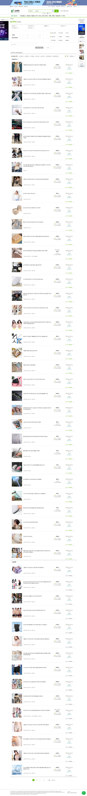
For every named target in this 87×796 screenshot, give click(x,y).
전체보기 (3, 19)
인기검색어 (44, 13)
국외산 (67, 32)
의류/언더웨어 (30, 25)
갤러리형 (68, 56)
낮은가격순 (37, 56)
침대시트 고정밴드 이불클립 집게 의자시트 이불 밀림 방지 (35, 336)
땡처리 (46, 15)
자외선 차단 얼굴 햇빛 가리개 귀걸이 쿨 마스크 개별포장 (35, 624)
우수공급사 (60, 40)
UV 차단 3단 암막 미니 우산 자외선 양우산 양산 (33, 279)
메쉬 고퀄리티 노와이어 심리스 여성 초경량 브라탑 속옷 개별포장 (37, 739)
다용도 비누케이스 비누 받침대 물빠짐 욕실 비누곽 (33, 465)
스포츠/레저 (30, 27)
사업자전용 (28, 15)
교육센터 (21, 6)
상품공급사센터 (69, 6)
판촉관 (53, 15)
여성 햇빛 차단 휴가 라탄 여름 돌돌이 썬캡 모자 (33, 696)
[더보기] (82, 41)
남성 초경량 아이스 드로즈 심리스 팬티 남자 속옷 (33, 107)
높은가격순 (43, 56)
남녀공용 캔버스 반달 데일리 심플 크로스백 (32, 264)
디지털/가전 (62, 25)
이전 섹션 (78, 41)
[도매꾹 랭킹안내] (16, 56)
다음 (7, 19)
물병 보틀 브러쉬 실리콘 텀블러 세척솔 (31, 450)
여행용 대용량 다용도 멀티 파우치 (30, 350)
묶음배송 (33, 15)
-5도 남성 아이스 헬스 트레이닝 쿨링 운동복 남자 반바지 (35, 667)
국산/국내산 (61, 32)
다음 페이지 (83, 61)
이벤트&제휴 (57, 15)
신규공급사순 (21, 56)
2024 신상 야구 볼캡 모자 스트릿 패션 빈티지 (32, 596)
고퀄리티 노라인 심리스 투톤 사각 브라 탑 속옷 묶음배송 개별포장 (37, 79)
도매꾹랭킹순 (13, 56)
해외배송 (67, 36)
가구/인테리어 (14, 27)
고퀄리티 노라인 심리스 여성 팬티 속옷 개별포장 (33, 567)
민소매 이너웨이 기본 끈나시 (29, 193)
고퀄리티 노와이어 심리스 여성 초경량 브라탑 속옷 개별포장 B (36, 753)
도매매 (12, 6)
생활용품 (45, 25)
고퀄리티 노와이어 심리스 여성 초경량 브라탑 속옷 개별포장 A (36, 638)
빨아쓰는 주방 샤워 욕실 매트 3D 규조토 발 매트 (33, 222)
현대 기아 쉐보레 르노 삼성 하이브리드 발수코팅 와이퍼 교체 (36, 122)
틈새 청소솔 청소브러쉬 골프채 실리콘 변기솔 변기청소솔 (35, 436)
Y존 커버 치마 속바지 (27, 536)
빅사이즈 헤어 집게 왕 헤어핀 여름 (30, 522)
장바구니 (64, 6)
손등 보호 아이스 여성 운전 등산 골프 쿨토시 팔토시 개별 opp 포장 (37, 93)
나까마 (16, 6)
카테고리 (15, 15)
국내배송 (60, 36)
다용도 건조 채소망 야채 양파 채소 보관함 (32, 422)
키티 (49, 13)
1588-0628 (81, 37)
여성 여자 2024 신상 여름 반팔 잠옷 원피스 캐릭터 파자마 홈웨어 (36, 710)
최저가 (36, 15)
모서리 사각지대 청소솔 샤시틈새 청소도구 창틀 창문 (34, 493)
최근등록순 (27, 56)
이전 (6, 19)
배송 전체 (53, 36)
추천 (63, 15)
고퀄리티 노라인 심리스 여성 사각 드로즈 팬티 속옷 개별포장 (36, 724)
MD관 (43, 15)
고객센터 (74, 6)
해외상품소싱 (22, 15)
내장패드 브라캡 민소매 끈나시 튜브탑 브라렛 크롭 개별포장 (35, 179)
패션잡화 (13, 25)
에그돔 (26, 6)
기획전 (50, 15)
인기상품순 (32, 56)
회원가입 (53, 6)
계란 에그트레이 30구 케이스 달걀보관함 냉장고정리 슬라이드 (36, 236)
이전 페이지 (82, 61)
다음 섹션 (84, 41)
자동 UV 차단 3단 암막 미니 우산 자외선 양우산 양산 (34, 379)
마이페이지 (58, 6)
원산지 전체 (53, 32)
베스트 (40, 15)
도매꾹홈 (11, 18)
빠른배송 (67, 40)
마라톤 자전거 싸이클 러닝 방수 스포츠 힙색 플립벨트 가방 (35, 393)
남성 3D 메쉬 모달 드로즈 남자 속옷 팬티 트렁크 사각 (34, 610)
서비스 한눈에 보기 (64, 10)
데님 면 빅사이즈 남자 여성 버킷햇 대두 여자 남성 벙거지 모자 (36, 150)
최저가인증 (53, 40)
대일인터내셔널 (70, 64)
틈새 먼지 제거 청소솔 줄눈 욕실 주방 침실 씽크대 (33, 507)
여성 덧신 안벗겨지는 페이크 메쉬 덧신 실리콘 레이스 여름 (35, 307)
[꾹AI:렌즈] (53, 11)
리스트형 (66, 56)
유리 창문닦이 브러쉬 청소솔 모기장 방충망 (32, 479)
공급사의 (69, 87)
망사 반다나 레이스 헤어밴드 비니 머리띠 (31, 207)
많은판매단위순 (56, 56)
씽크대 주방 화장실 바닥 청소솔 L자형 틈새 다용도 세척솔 (35, 250)
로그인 (49, 6)
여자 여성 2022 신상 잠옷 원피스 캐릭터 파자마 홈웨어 (34, 681)
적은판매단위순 (49, 56)
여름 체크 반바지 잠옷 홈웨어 (29, 365)
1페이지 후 (40, 780)
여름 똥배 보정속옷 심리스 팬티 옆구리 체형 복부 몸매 (34, 64)
